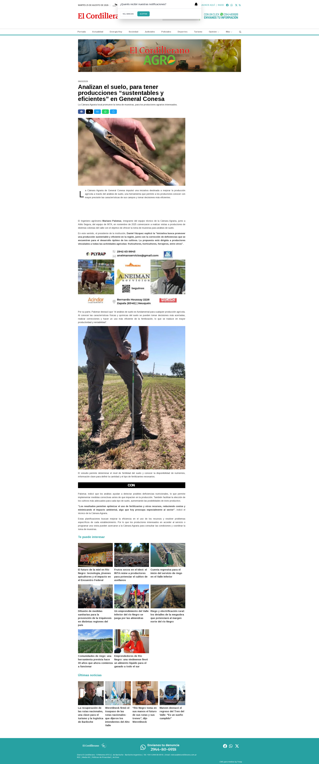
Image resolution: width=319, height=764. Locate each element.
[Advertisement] (215, 97)
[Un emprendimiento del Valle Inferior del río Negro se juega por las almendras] (131, 596)
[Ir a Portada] (103, 15)
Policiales (166, 32)
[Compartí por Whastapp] (105, 111)
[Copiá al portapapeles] (113, 111)
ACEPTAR (143, 14)
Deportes (182, 32)
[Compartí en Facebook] (81, 111)
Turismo (198, 32)
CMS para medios (227, 762)
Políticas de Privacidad (101, 757)
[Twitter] (236, 5)
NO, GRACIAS (128, 14)
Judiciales (150, 32)
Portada (82, 32)
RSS (78, 757)
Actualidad (97, 32)
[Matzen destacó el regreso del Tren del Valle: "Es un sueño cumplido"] (172, 693)
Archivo (116, 757)
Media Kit (86, 757)
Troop (239, 762)
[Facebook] (227, 5)
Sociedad (133, 32)
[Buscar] (240, 32)
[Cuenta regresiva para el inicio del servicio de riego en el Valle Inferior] (168, 555)
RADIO (221, 5)
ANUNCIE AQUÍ (207, 5)
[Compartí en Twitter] (89, 111)
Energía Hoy (116, 32)
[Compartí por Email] (97, 111)
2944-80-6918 (163, 749)
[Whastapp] (232, 5)
